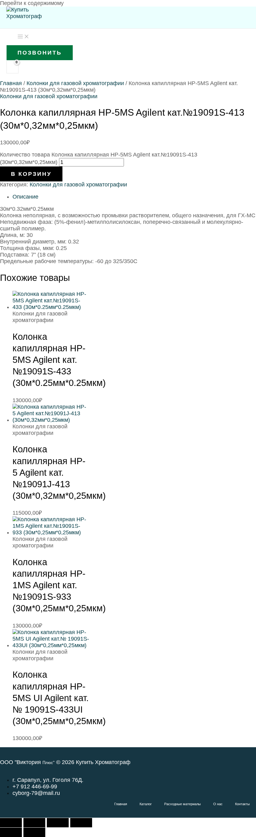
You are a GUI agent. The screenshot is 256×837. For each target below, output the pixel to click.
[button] (39, 52)
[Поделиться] (58, 822)
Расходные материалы (182, 804)
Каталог (146, 804)
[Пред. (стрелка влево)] (11, 832)
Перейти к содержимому (32, 3)
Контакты (242, 804)
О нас (218, 804)
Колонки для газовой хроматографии (75, 83)
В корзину (31, 174)
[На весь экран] (34, 822)
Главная (11, 83)
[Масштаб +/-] (11, 822)
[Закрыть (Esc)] (81, 822)
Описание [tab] (25, 197)
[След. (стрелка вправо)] (34, 832)
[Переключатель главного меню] (23, 37)
